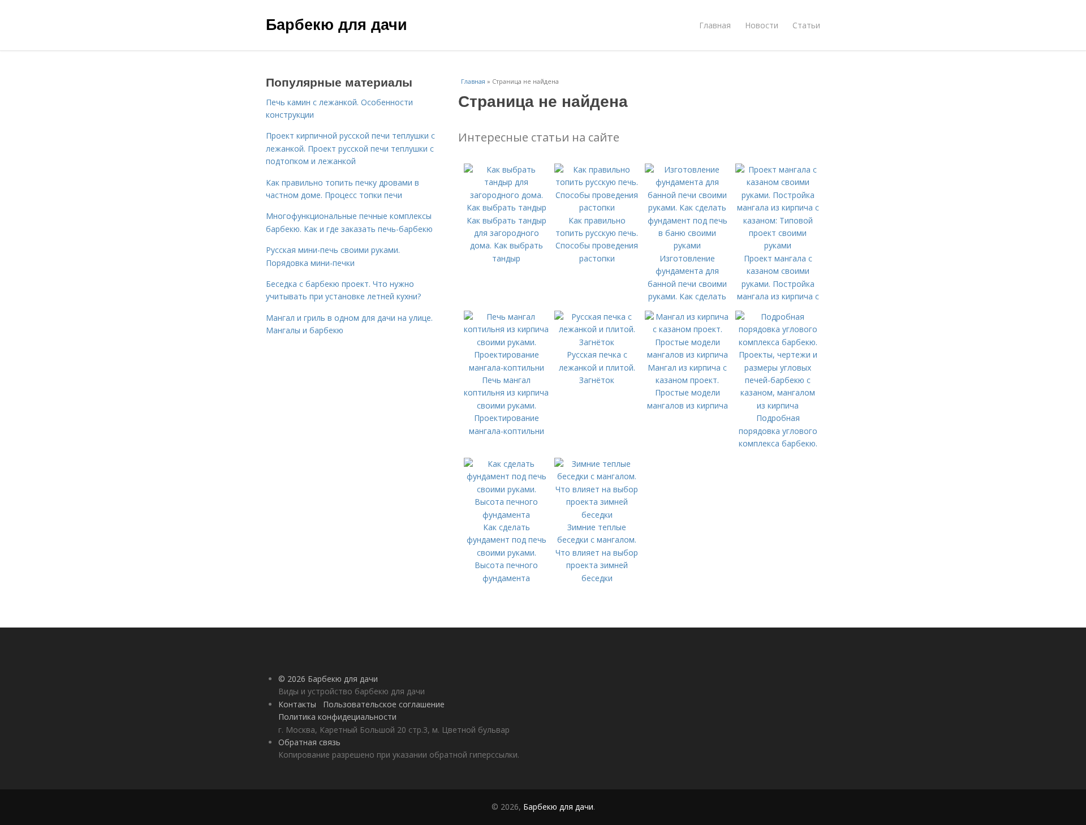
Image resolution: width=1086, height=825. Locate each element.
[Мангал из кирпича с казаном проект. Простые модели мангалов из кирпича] (687, 354)
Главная (715, 25)
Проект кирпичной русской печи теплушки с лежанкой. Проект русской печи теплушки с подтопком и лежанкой (350, 148)
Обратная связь (309, 742)
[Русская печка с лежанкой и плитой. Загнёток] (596, 342)
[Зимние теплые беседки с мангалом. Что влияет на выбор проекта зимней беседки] (596, 514)
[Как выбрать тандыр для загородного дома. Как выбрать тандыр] (506, 207)
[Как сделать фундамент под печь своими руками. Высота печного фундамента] (506, 514)
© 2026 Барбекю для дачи (328, 678)
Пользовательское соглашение (384, 704)
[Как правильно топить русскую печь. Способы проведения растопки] (596, 207)
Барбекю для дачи (336, 24)
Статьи (806, 25)
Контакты (297, 704)
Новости (761, 25)
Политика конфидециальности (337, 716)
